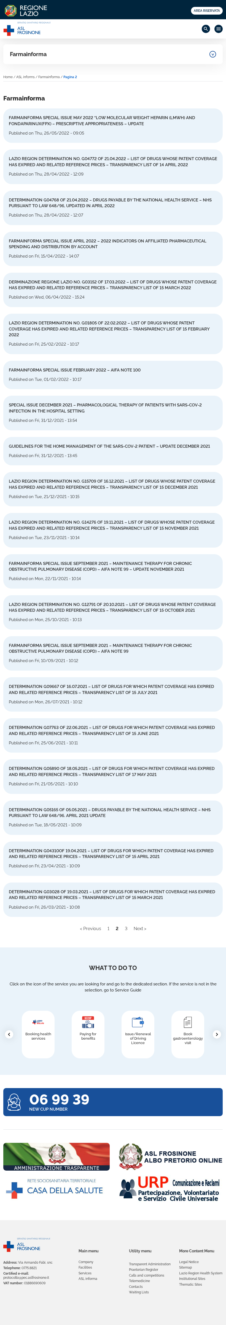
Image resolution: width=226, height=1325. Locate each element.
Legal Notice (189, 1262)
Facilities (85, 1267)
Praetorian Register (143, 1270)
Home (8, 77)
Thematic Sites (190, 1284)
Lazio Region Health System (200, 1273)
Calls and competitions (146, 1275)
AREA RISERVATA (207, 11)
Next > (140, 928)
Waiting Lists (139, 1292)
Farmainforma (28, 54)
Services (85, 1273)
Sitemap (185, 1267)
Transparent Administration (150, 1264)
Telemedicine (139, 1281)
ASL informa (88, 1279)
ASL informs (25, 77)
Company (86, 1262)
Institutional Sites (192, 1279)
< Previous (90, 928)
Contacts (136, 1287)
